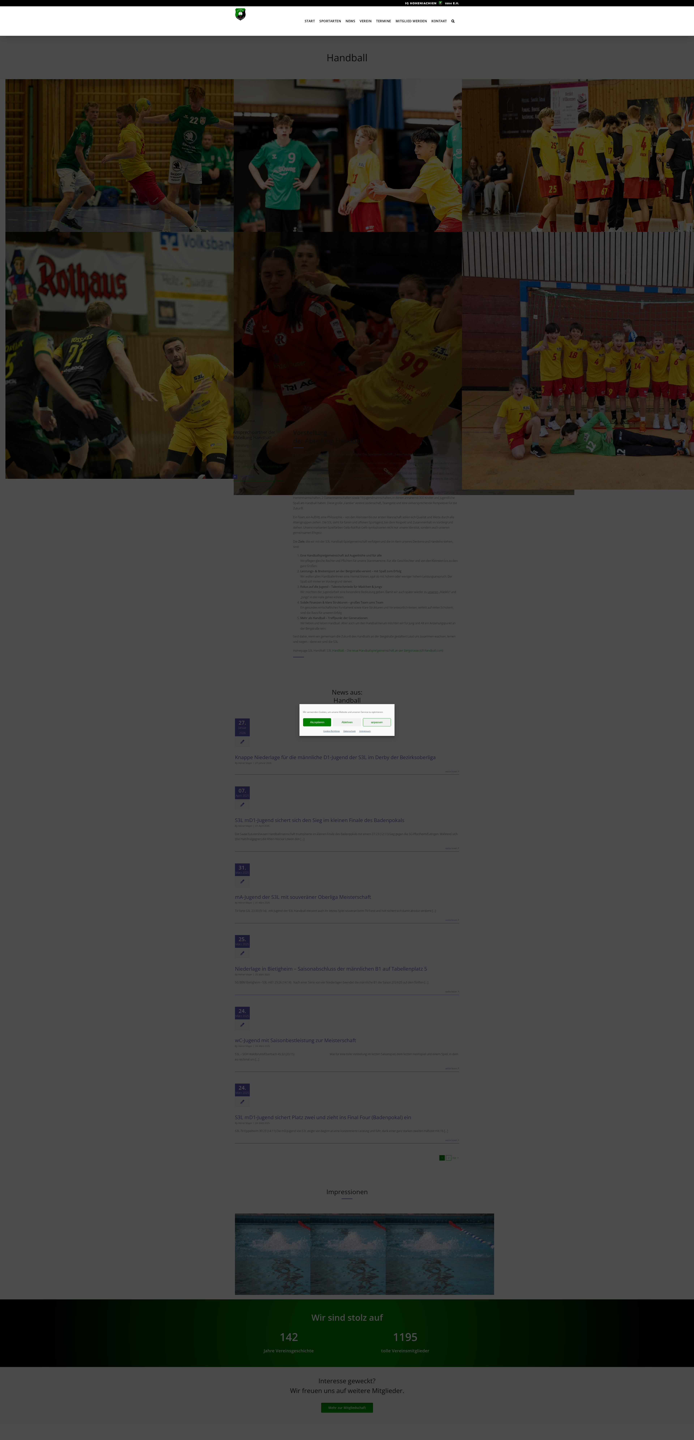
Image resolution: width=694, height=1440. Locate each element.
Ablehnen (347, 722)
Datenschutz (349, 730)
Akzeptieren (317, 722)
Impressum (365, 730)
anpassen (377, 722)
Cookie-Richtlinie (331, 730)
